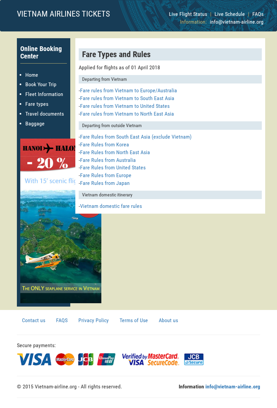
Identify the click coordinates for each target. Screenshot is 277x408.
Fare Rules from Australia (108, 160)
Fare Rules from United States (113, 167)
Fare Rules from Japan (105, 183)
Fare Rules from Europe (105, 175)
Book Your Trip (40, 84)
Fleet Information (44, 94)
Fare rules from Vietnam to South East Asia (127, 98)
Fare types (36, 104)
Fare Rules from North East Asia (115, 152)
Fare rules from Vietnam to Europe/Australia (128, 90)
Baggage (35, 123)
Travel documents (44, 114)
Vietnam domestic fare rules (111, 206)
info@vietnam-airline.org (236, 22)
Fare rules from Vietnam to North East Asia (127, 114)
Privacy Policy (93, 320)
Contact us (33, 320)
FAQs (257, 14)
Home (31, 75)
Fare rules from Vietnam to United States (125, 106)
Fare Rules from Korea (104, 144)
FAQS (62, 320)
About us (168, 320)
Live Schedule (230, 14)
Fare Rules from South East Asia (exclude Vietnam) (136, 137)
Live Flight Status (188, 14)
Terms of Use (134, 320)
